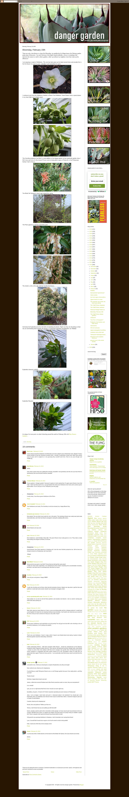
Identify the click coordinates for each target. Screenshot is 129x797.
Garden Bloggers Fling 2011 (99, 562)
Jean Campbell (31, 504)
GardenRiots (93, 464)
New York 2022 (97, 616)
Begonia (89, 524)
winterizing (92, 680)
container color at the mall (97, 332)
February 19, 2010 (35, 731)
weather (104, 675)
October (93, 271)
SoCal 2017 (103, 657)
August (93, 275)
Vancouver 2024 (103, 670)
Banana (99, 521)
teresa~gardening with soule (34, 596)
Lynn (28, 633)
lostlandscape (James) (33, 514)
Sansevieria (93, 325)
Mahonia (97, 600)
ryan (28, 535)
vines (99, 675)
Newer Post (26, 772)
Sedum (101, 653)
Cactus (94, 529)
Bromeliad (91, 528)
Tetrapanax (91, 665)
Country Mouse (31, 481)
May (92, 282)
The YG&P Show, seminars (97, 307)
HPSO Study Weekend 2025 (99, 587)
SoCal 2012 (100, 656)
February (93, 288)
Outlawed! (93, 317)
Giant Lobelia (93, 295)
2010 (90, 264)
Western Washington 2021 (94, 678)
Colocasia (90, 536)
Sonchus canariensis (101, 660)
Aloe (95, 518)
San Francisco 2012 (96, 649)
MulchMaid (30, 562)
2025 (90, 231)
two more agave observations (98, 297)
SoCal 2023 (104, 659)
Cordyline (98, 537)
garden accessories (93, 560)
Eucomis (90, 550)
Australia (105, 520)
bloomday (29, 441)
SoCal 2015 (94, 657)
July (92, 277)
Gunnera (90, 581)
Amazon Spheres (102, 518)
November (93, 268)
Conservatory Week (102, 536)
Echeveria (104, 544)
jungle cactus (91, 592)
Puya (96, 643)
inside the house (92, 591)
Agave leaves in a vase (96, 299)
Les (28, 525)
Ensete (97, 547)
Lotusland (104, 599)
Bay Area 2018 (94, 523)
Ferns (105, 555)
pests (95, 633)
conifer (95, 536)
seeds (105, 653)
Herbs (94, 583)
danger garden (31, 662)
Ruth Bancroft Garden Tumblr (97, 470)
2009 (90, 347)
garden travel (94, 576)
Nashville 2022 (98, 610)
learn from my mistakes (98, 596)
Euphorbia (97, 550)
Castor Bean (103, 533)
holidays (104, 583)
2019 (90, 244)
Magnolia (90, 600)
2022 (90, 238)
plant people (99, 638)
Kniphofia (90, 595)
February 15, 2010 (38, 451)
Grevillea (96, 579)
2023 (90, 236)
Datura (89, 541)
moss (92, 604)
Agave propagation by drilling (98, 330)
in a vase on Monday (100, 589)
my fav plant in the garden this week (97, 604)
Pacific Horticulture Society (94, 630)
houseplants (91, 586)
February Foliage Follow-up (97, 309)
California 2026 (102, 529)
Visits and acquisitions (95, 482)
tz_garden (92, 481)
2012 (90, 260)
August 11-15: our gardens (96, 461)
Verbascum (98, 672)
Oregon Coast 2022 (98, 624)
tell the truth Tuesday (101, 664)
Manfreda (104, 600)
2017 (90, 249)
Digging (92, 475)
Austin (93, 520)
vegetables (90, 672)
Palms (95, 631)
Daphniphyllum (97, 539)
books (105, 526)
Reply (28, 461)
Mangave (90, 602)
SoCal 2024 (91, 660)
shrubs (105, 654)
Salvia (98, 648)
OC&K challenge (101, 621)
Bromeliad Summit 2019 (100, 528)
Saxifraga (98, 651)
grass (105, 578)
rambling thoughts (100, 645)
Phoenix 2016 (102, 633)
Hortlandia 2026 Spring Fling (95, 584)
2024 (90, 233)
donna (28, 731)
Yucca (97, 682)
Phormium (90, 635)
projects (104, 641)
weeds (105, 677)
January (93, 344)
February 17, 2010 (42, 662)
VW (28, 621)
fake (93, 552)
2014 (90, 255)
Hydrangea (90, 589)
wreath (89, 682)
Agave (90, 518)
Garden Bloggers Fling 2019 (95, 570)
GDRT (100, 576)
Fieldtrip (92, 290)
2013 (90, 258)
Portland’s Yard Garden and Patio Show (97, 322)
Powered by (92, 191)
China (105, 534)
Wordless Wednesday (101, 680)
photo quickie (96, 635)
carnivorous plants (93, 533)
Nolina (105, 616)
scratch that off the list (93, 653)
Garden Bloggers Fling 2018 (99, 568)
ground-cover (103, 579)
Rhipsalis (94, 646)
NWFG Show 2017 (101, 619)
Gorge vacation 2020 (98, 578)
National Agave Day (96, 611)
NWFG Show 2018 (92, 621)
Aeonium (90, 516)
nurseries (91, 619)
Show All (105, 484)
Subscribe (97, 186)
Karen (28, 608)
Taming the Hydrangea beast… (98, 334)
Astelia (89, 520)
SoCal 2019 (91, 659)
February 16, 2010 (34, 621)
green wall (90, 579)
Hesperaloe (98, 583)
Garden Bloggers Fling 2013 (95, 563)
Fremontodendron (94, 558)
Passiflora (90, 633)
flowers (92, 557)
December (93, 266)
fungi (100, 558)
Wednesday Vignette (95, 677)
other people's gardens (97, 628)
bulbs (89, 529)
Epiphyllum (104, 547)
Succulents (91, 662)
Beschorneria (95, 524)
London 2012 (93, 599)
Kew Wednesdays (99, 592)
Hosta (105, 584)
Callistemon (103, 531)
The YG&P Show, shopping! (97, 305)
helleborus (90, 583)
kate (28, 644)
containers (91, 537)
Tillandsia (95, 667)
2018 (90, 247)
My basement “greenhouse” (97, 293)
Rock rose (30, 451)
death (92, 541)
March (92, 286)
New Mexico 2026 (96, 613)
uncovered (93, 669)
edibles (96, 545)
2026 (90, 229)
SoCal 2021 (97, 659)
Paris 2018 (103, 631)
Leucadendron (103, 597)
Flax (89, 557)
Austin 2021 (99, 520)
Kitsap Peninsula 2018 (101, 594)
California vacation (93, 531)
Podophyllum (98, 640)
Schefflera (104, 651)
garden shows (97, 575)
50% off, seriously (95, 328)
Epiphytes (90, 549)
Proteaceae (91, 643)
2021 (90, 240)
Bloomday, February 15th (96, 312)
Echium (90, 546)
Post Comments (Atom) (35, 774)
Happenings (104, 581)
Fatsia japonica (98, 553)
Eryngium (104, 549)
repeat (89, 646)
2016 (90, 251)
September (94, 273)
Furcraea (104, 558)
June (92, 279)
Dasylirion (104, 539)
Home (52, 772)
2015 (90, 253)
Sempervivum (91, 654)
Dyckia (89, 544)
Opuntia (99, 623)
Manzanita (96, 602)
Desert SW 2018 (98, 541)
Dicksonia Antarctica (101, 542)
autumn (89, 521)
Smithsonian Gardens (92, 656)
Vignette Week (94, 675)
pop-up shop (97, 641)
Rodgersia (99, 646)
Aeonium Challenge (101, 516)
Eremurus (97, 549)
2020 (90, 242)
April (92, 284)
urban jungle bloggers (93, 670)
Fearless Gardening (97, 555)
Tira (28, 585)
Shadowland (99, 654)
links (89, 599)
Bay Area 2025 (102, 523)
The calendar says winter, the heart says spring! (97, 302)
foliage (97, 557)
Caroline (29, 575)
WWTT (93, 682)
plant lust (94, 638)
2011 (90, 262)
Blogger (82, 784)
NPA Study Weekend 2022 (97, 617)
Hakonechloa (97, 581)
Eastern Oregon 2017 (97, 544)
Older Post (78, 772)
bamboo (94, 521)
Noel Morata (30, 466)
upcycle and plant (101, 669)
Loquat (99, 599)
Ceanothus (90, 534)
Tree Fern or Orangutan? (96, 320)
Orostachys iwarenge (101, 626)
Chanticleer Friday (98, 534)
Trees (100, 667)
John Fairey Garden (102, 591)
